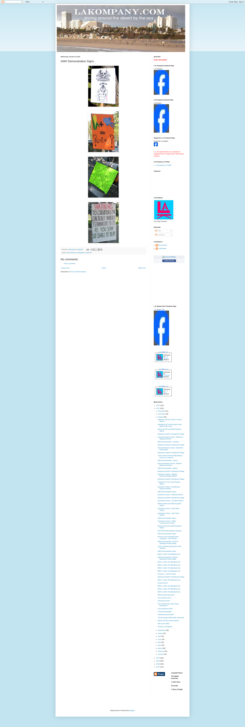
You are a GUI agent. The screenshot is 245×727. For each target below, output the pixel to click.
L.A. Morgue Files (159, 309)
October (161, 417)
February (161, 651)
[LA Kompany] (161, 132)
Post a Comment (69, 263)
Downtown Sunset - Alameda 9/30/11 (170, 495)
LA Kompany (158, 103)
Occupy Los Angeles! (165, 627)
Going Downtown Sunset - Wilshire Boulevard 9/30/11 (170, 464)
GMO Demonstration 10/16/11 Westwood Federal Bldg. (168, 542)
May (159, 642)
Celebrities (166, 375)
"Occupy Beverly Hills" (165, 609)
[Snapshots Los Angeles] (156, 146)
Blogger (131, 710)
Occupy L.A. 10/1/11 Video (167, 574)
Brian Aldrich (162, 245)
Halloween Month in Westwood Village (171, 434)
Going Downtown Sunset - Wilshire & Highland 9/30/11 (170, 438)
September (162, 630)
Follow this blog (169, 260)
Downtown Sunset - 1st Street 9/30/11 (170, 501)
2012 (158, 405)
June (160, 639)
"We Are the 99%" (164, 624)
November (162, 414)
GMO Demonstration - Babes (167, 468)
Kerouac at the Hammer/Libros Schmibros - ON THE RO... (168, 537)
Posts (159, 231)
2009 (158, 661)
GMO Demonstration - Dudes (168, 460)
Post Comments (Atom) (78, 272)
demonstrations (71, 252)
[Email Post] (87, 249)
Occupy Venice (163, 583)
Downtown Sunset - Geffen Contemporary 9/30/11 (167, 522)
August (160, 633)
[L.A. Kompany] (161, 94)
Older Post (141, 268)
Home (104, 268)
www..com (163, 352)
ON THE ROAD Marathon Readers (170, 531)
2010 (158, 658)
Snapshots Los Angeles (161, 141)
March (160, 648)
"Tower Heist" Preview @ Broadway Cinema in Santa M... (170, 456)
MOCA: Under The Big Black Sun (169, 554)
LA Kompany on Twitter (164, 165)
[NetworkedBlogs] (169, 257)
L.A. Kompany (158, 69)
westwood (88, 252)
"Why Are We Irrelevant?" (166, 595)
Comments (161, 235)
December (162, 411)
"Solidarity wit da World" (166, 615)
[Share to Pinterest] (101, 249)
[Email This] (91, 249)
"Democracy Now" (164, 601)
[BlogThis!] (94, 249)
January (161, 654)
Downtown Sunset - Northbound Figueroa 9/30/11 (169, 488)
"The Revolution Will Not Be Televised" (171, 618)
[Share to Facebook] (99, 249)
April (159, 645)
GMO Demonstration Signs (167, 492)
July (159, 636)
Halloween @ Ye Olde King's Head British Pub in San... (170, 425)
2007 (158, 667)
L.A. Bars (165, 391)
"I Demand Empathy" (165, 612)
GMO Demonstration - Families (168, 442)
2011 (158, 408)
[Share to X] (96, 249)
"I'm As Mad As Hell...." (165, 598)
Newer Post (65, 268)
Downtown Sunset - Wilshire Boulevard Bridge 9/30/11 (167, 475)
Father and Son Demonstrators (168, 621)
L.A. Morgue (165, 357)
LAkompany (162, 248)
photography (80, 252)
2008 (158, 664)
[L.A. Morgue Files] (161, 345)
